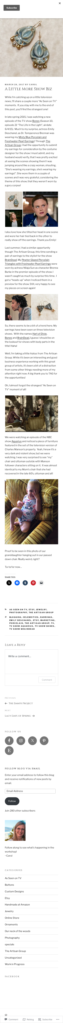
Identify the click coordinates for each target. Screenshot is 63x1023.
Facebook (12, 976)
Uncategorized (13, 957)
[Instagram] (20, 740)
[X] (32, 740)
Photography (18, 612)
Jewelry (41, 609)
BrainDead (11, 259)
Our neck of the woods (17, 931)
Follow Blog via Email (23, 768)
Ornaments (11, 924)
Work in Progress (15, 964)
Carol (33, 84)
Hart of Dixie (39, 333)
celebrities (31, 617)
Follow (12, 801)
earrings (46, 617)
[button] (14, 200)
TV (52, 623)
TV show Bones (45, 626)
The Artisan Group (41, 612)
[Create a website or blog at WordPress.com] (6, 1015)
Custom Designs (14, 891)
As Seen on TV (18, 609)
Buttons (9, 884)
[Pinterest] (44, 740)
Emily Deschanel (20, 620)
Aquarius (16, 441)
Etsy (32, 609)
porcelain (16, 623)
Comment (47, 679)
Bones (36, 121)
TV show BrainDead (22, 629)
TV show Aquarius (21, 626)
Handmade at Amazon (17, 904)
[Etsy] (9, 750)
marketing (47, 620)
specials (9, 944)
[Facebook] (9, 740)
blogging (15, 617)
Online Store (12, 917)
